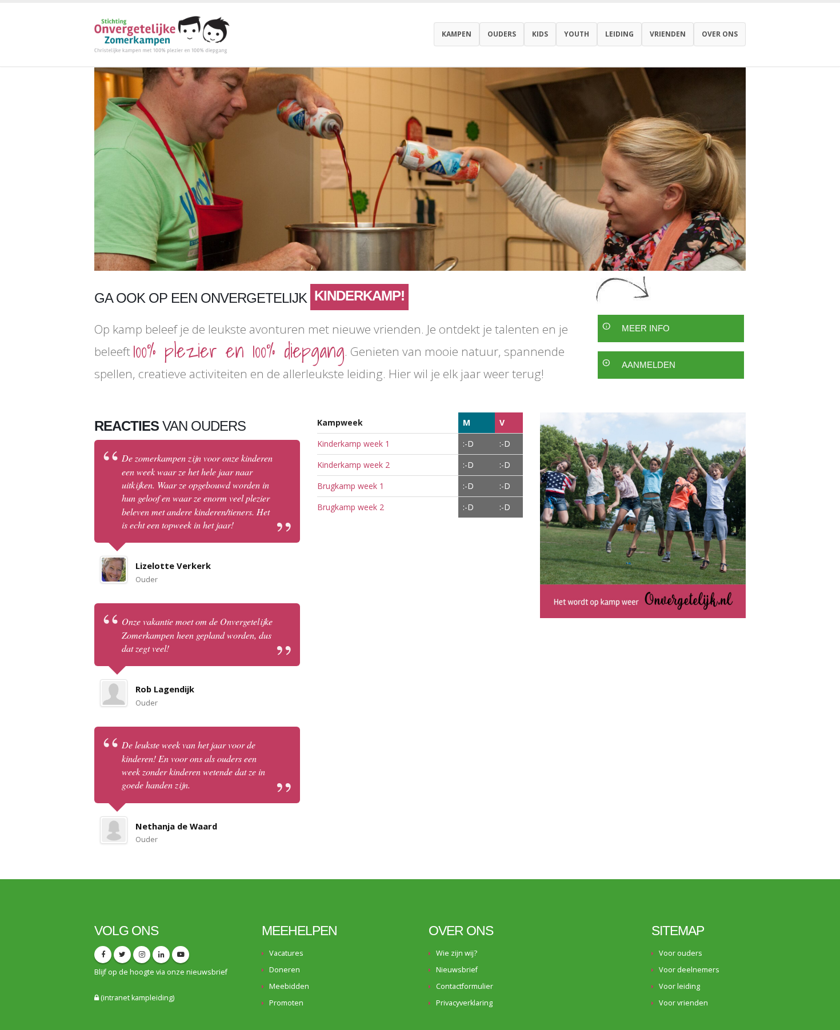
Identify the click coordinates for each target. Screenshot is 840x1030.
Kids (540, 34)
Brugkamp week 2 (350, 507)
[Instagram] (141, 954)
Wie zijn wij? (456, 953)
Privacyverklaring (464, 1003)
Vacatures (286, 953)
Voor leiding (679, 986)
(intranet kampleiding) (136, 998)
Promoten (286, 1003)
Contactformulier (464, 986)
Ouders (501, 34)
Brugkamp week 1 (350, 485)
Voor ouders (680, 953)
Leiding (619, 34)
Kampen (456, 34)
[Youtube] (180, 954)
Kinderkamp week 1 (353, 443)
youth (576, 34)
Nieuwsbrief (457, 970)
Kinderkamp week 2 (353, 464)
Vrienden (668, 34)
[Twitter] (122, 954)
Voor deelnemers (689, 970)
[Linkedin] (161, 954)
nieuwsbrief (206, 972)
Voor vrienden (683, 1003)
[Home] (166, 33)
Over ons (720, 34)
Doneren (284, 970)
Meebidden (289, 986)
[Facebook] (102, 954)
